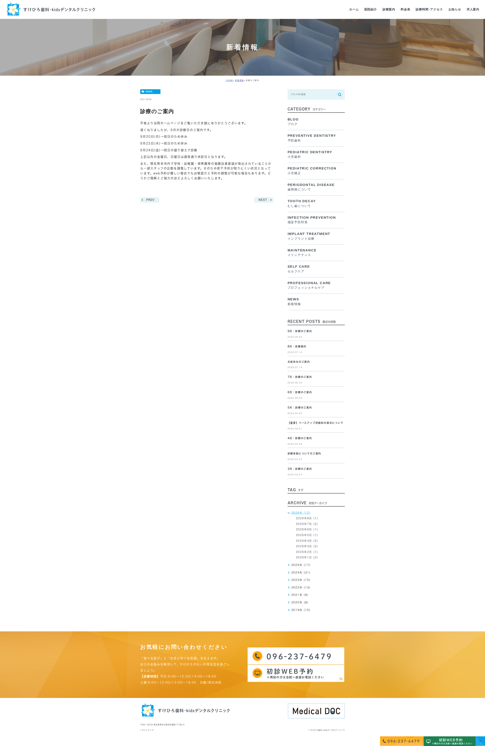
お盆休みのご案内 (299, 362)
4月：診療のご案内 (300, 438)
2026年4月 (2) (307, 540)
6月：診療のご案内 (300, 392)
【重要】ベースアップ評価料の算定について (315, 423)
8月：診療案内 (297, 346)
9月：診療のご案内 (300, 331)
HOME (229, 80)
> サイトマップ (146, 730)
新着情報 (239, 80)
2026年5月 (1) (307, 535)
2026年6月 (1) (307, 529)
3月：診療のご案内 (300, 469)
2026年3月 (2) (307, 546)
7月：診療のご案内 (300, 377)
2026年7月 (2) (307, 524)
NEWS (149, 91)
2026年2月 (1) (307, 552)
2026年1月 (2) (307, 557)
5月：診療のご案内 (300, 407)
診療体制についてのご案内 (304, 453)
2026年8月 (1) (307, 518)
